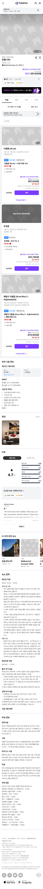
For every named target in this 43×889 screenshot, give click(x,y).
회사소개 (4, 838)
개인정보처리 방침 (31, 838)
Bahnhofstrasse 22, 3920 (13, 65)
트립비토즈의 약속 (6, 841)
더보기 (4, 408)
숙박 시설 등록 (11, 838)
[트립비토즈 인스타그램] (4, 875)
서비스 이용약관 (21, 838)
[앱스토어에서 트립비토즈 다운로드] (9, 882)
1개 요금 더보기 (20, 200)
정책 (36, 100)
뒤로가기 (3, 3)
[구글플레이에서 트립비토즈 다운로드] (25, 882)
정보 (16, 100)
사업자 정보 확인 (24, 856)
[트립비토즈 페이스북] (9, 875)
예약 (26, 193)
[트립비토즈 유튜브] (15, 875)
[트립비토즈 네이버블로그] (20, 875)
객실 (6, 100)
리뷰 (26, 100)
